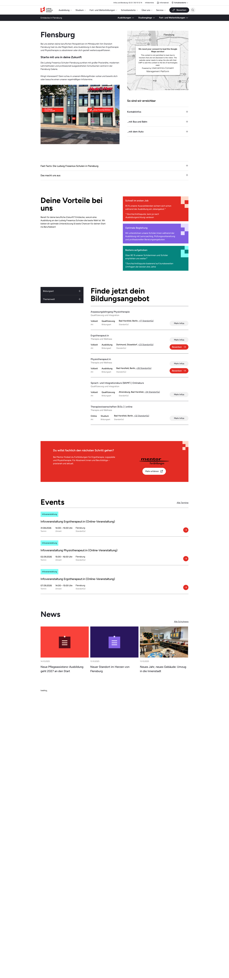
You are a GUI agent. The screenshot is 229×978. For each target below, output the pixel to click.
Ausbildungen (124, 17)
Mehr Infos (179, 323)
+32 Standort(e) (141, 415)
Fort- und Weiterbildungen (102, 10)
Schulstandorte (128, 10)
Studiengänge (145, 17)
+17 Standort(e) (146, 321)
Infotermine (149, 3)
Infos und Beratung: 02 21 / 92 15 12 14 (127, 3)
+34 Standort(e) (152, 392)
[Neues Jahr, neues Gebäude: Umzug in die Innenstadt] (164, 642)
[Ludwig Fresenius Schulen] (47, 10)
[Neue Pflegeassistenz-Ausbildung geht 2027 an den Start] (65, 642)
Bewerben (177, 347)
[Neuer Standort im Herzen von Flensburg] (114, 642)
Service (159, 10)
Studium (79, 10)
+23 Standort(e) (145, 344)
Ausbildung (64, 10)
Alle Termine (182, 502)
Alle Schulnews (181, 621)
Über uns (146, 10)
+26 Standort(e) (143, 368)
